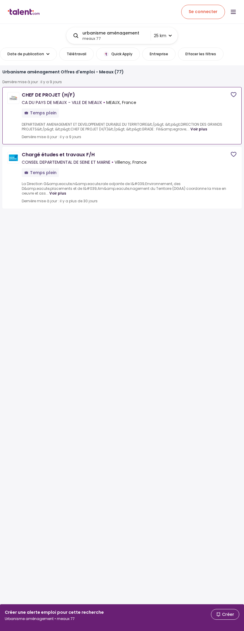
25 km (160, 36)
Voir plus (198, 129)
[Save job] (234, 94)
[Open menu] (233, 11)
